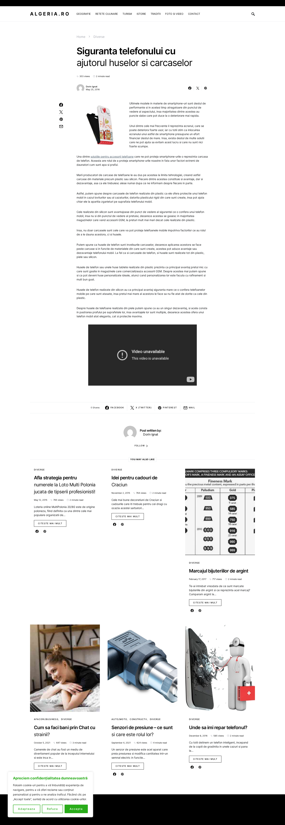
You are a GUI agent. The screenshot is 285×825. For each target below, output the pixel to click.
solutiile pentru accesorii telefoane (112, 156)
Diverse (98, 37)
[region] (50, 794)
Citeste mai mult (50, 523)
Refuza (52, 808)
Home (81, 37)
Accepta (76, 808)
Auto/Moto (119, 719)
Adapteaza (26, 808)
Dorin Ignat (91, 86)
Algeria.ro (50, 14)
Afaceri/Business (46, 719)
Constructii (138, 719)
